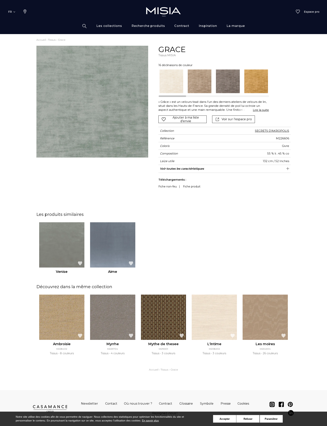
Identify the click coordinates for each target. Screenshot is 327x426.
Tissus (52, 39)
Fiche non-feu (167, 186)
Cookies (243, 403)
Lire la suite (261, 110)
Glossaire (186, 403)
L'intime (214, 344)
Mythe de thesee (163, 344)
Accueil (41, 39)
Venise (62, 272)
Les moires (265, 344)
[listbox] (211, 81)
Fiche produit (191, 186)
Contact (111, 403)
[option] (171, 81)
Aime (112, 272)
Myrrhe (112, 344)
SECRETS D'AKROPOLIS (272, 131)
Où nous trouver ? (138, 403)
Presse (226, 403)
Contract (165, 403)
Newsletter (89, 403)
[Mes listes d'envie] (298, 12)
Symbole (206, 403)
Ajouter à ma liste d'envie (186, 119)
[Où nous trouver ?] (25, 12)
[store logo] (163, 11)
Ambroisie (62, 344)
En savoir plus (150, 420)
